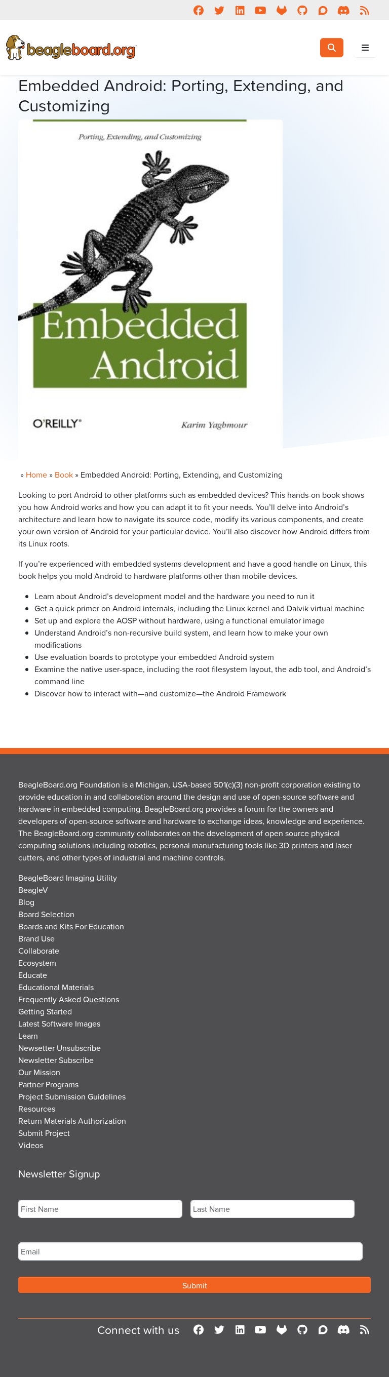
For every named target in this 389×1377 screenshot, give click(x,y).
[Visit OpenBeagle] (281, 10)
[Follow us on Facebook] (198, 10)
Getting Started (45, 1011)
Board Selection (46, 914)
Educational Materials (56, 987)
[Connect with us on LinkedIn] (240, 10)
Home (36, 474)
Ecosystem (37, 962)
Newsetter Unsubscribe (59, 1047)
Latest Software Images (59, 1023)
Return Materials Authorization (72, 1120)
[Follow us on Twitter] (219, 10)
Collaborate (38, 950)
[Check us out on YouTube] (260, 10)
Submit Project (44, 1132)
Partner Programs (48, 1084)
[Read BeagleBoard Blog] (364, 10)
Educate (32, 974)
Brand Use (36, 938)
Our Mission (39, 1072)
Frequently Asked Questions (68, 999)
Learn (28, 1035)
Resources (36, 1108)
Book (64, 474)
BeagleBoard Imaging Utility (67, 877)
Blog (26, 902)
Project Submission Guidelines (72, 1096)
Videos (30, 1145)
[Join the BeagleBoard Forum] (323, 10)
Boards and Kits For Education (71, 926)
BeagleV (33, 889)
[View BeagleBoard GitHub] (302, 10)
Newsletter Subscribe (56, 1060)
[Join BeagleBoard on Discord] (343, 10)
